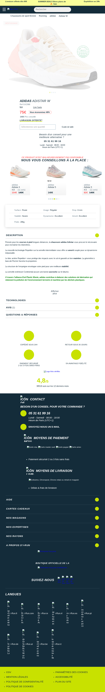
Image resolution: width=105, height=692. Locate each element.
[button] (28, 338)
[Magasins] (90, 9)
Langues (13, 594)
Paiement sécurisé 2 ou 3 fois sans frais (49, 459)
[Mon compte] (95, 9)
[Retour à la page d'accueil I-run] (13, 9)
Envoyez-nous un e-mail (44, 427)
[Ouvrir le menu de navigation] (4, 9)
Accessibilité (64, 677)
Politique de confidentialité (24, 681)
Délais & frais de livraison (44, 488)
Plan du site (63, 681)
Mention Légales (17, 677)
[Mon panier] (100, 9)
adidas (53, 16)
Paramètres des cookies (71, 672)
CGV (8, 672)
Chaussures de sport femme (23, 16)
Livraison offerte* (31, 120)
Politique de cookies (19, 686)
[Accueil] (6, 16)
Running (43, 16)
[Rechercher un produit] (67, 9)
